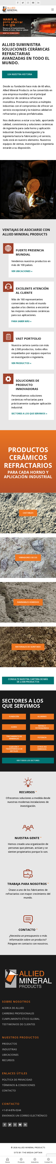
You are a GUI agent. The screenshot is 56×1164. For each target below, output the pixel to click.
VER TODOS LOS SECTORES (28, 760)
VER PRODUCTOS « (21, 363)
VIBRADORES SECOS (28, 557)
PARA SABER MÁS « (21, 321)
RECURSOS (8, 1060)
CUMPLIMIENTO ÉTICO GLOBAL (21, 1018)
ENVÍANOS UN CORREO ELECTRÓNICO (24, 1115)
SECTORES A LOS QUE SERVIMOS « (29, 413)
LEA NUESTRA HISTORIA (19, 74)
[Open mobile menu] (52, 9)
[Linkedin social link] (38, 3)
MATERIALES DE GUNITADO (28, 646)
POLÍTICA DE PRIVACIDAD (17, 1079)
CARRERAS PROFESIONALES (18, 1013)
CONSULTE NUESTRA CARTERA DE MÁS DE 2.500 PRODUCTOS (28, 680)
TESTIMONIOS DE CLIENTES (18, 1024)
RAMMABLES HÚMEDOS (28, 602)
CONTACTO (9, 1090)
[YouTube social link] (33, 3)
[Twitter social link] (23, 3)
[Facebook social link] (18, 3)
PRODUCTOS (9, 1043)
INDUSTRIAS (9, 1049)
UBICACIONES (10, 1054)
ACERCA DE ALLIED (13, 1008)
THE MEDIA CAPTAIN (32, 1152)
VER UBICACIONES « (21, 271)
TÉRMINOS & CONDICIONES (18, 1085)
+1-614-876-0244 (11, 1110)
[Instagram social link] (28, 3)
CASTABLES (28, 513)
